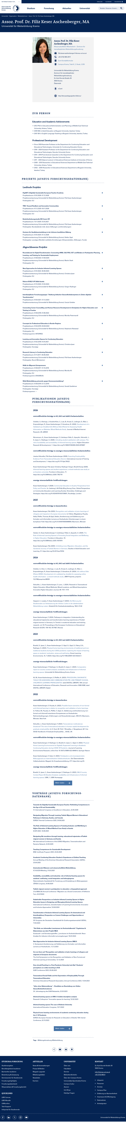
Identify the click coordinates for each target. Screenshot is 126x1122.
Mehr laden (59, 783)
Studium (31, 8)
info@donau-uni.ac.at (102, 1072)
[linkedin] (9, 1117)
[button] (72, 88)
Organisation (13, 16)
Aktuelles (66, 8)
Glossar (107, 2)
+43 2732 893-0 (100, 1075)
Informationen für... (9, 1)
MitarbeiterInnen (22, 16)
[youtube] (26, 1117)
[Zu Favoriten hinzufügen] (72, 1049)
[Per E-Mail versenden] (60, 1049)
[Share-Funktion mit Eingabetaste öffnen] (54, 1049)
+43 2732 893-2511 (64, 57)
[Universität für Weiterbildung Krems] (11, 8)
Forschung (49, 8)
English (99, 1)
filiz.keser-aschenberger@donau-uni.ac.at (72, 53)
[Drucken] (66, 1049)
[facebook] (3, 1117)
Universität (85, 8)
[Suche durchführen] (121, 8)
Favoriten (117, 2)
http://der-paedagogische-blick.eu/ (69, 96)
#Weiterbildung (57, 1040)
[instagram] (20, 1117)
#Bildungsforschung (45, 1040)
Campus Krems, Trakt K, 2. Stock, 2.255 (71, 64)
